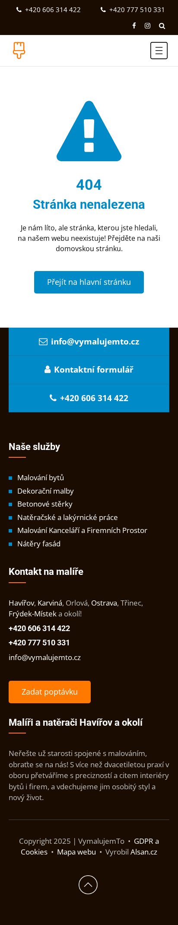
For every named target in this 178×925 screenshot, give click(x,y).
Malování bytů (40, 477)
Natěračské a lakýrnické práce (67, 517)
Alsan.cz (143, 852)
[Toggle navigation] (159, 50)
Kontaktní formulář (94, 369)
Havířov (21, 603)
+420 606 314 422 (52, 9)
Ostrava (104, 603)
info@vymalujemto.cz (95, 341)
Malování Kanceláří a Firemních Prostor (82, 530)
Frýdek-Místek (33, 614)
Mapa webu (76, 852)
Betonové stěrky (45, 504)
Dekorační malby (45, 491)
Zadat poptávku (50, 691)
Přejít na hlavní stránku (89, 282)
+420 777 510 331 (136, 9)
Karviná (50, 603)
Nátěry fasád (38, 544)
